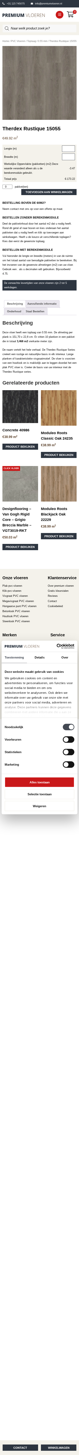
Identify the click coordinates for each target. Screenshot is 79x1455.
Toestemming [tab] (14, 657)
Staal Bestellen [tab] (35, 311)
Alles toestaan (40, 782)
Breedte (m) (11, 156)
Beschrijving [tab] (15, 303)
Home (5, 41)
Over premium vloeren (61, 585)
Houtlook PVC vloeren (15, 616)
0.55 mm (42, 41)
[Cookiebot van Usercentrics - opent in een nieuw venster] (57, 646)
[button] (59, 15)
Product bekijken (20, 446)
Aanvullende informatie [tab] (42, 303)
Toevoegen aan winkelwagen (49, 192)
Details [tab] (40, 657)
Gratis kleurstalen (58, 590)
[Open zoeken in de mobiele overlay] (39, 28)
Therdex (51, 349)
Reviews (53, 595)
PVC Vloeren (18, 41)
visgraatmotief (41, 358)
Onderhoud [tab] (14, 311)
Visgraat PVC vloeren (15, 595)
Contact (20, 1447)
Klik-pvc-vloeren (11, 590)
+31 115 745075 (16, 3)
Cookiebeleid (55, 606)
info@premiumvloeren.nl (48, 3)
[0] (72, 15)
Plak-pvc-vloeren (12, 585)
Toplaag (31, 41)
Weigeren (39, 806)
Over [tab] (64, 657)
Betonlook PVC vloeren (16, 611)
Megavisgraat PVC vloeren (18, 601)
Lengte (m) (10, 148)
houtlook (17, 362)
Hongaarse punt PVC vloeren (19, 606)
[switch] (68, 739)
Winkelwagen (58, 1447)
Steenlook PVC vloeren (16, 621)
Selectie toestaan (40, 794)
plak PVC (8, 367)
